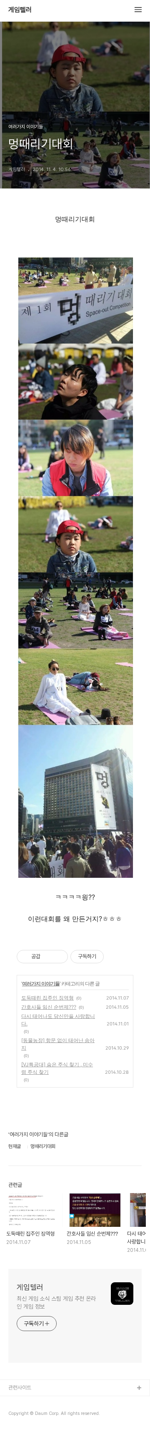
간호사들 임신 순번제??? (48, 1007)
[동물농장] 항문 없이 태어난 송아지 (58, 1044)
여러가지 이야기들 (41, 983)
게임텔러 (20, 10)
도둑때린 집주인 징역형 (47, 998)
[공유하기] (48, 956)
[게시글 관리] (58, 956)
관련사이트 (19, 1387)
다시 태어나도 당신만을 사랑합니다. (58, 1020)
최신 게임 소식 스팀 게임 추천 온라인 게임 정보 (56, 1302)
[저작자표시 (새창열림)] (107, 956)
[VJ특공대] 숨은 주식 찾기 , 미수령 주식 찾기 (57, 1068)
